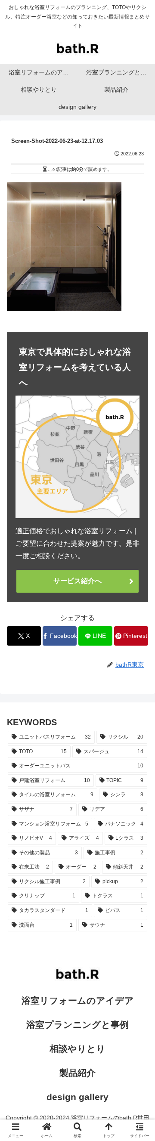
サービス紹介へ (77, 580)
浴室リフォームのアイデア (78, 1000)
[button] (138, 1053)
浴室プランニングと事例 (77, 1025)
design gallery (77, 1097)
